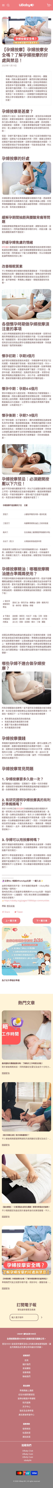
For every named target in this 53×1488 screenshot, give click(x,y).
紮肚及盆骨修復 (26, 1410)
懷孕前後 (11, 906)
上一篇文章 (11, 920)
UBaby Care (27, 1454)
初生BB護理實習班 (26, 1394)
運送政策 (26, 1436)
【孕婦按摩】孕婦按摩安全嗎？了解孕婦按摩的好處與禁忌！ (25, 1278)
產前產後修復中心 (26, 1414)
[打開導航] (3, 5)
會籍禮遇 (26, 1372)
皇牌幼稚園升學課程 (26, 1398)
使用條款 (26, 1428)
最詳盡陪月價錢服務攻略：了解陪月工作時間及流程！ (22, 1063)
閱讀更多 (6, 1073)
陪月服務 (26, 1402)
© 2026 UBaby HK (19, 1481)
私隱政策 (26, 1432)
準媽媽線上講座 (26, 1390)
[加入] (41, 1317)
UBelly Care (27, 1457)
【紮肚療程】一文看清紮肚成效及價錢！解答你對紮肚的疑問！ (26, 1207)
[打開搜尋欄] (9, 5)
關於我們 (26, 1364)
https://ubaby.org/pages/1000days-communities (26, 900)
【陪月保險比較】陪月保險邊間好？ (15, 1135)
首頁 (26, 1360)
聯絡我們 (26, 1376)
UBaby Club (27, 1451)
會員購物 (26, 1368)
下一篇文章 (41, 920)
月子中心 (26, 1406)
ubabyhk (27, 1460)
